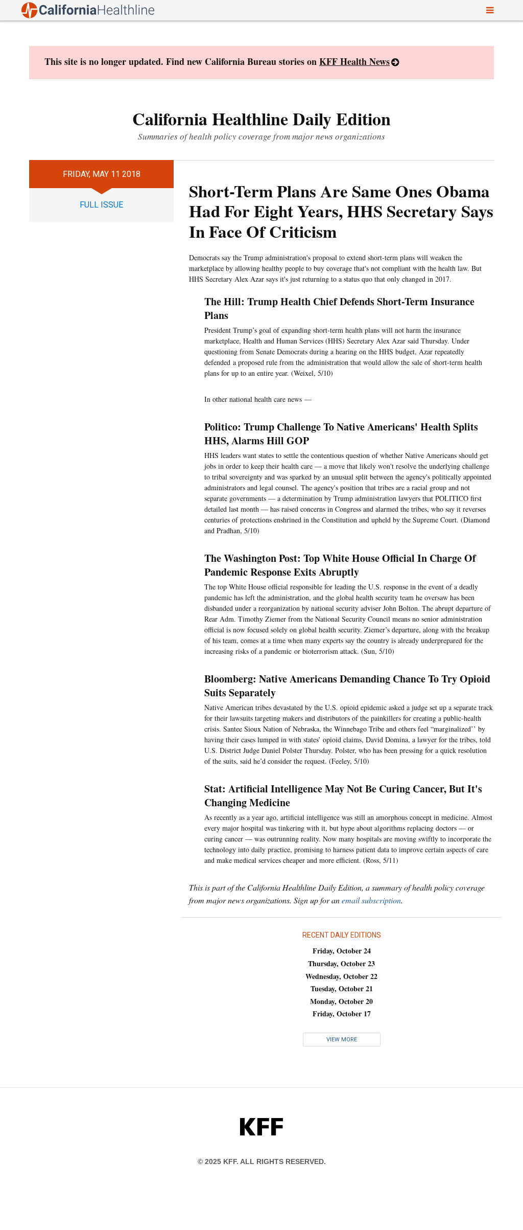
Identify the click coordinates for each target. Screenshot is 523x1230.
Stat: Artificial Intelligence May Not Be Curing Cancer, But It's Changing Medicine (343, 795)
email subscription (371, 900)
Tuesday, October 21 (342, 988)
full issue (101, 205)
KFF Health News (354, 61)
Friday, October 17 (342, 1013)
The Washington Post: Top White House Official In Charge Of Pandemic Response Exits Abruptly (340, 565)
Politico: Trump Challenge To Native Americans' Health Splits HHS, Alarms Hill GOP (341, 433)
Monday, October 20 (341, 1001)
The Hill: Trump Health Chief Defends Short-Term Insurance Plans (339, 308)
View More (341, 1039)
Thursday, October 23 (341, 963)
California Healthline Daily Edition (261, 118)
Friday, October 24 (342, 950)
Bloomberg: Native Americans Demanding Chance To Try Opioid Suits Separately (347, 685)
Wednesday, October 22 (341, 976)
